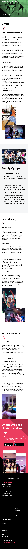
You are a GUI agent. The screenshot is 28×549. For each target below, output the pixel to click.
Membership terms (5, 527)
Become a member (14, 1)
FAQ (2, 525)
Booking (3, 521)
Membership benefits (18, 512)
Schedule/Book (17, 510)
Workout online (17, 513)
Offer (15, 503)
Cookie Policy (4, 530)
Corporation (4, 523)
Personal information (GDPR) (7, 528)
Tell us (3, 504)
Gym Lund (16, 508)
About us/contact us (5, 503)
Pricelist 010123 (17, 515)
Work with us (4, 506)
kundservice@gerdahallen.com (10, 542)
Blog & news (17, 504)
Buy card (16, 506)
